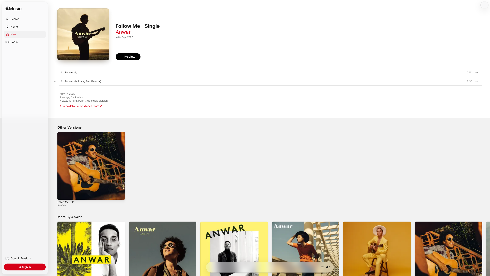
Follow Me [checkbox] (71, 72)
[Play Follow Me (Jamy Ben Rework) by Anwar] (61, 81)
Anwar (123, 32)
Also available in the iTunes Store (79, 106)
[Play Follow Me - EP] (62, 195)
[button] (25, 19)
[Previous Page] (53, 255)
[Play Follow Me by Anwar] (61, 72)
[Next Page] (486, 255)
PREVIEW (468, 72)
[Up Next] (322, 267)
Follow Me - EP (66, 133)
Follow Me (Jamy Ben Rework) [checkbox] (83, 81)
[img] (13, 9)
